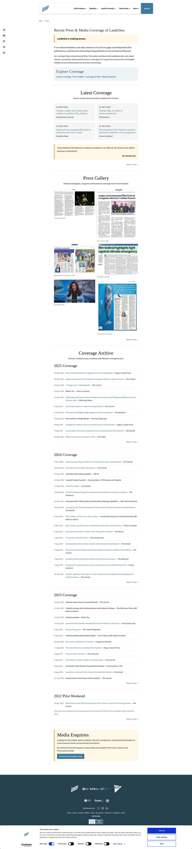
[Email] (4, 36)
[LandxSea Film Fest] (74, 789)
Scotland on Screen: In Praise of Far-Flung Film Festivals (89, 531)
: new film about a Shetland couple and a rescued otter (94, 525)
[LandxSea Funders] (96, 789)
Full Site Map (96, 816)
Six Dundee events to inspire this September (84, 406)
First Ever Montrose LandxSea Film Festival (84, 647)
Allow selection (161, 837)
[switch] (71, 843)
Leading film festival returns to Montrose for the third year (90, 424)
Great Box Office (72, 486)
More (135, 8)
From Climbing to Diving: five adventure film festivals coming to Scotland (96, 492)
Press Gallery (78, 76)
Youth (123, 813)
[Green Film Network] (99, 801)
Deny (162, 844)
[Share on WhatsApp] (4, 53)
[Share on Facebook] (4, 47)
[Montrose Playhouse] (117, 789)
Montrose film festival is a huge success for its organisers (89, 373)
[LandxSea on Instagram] (103, 808)
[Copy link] (4, 30)
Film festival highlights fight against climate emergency (89, 412)
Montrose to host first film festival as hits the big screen (98, 703)
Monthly (93, 8)
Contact (74, 813)
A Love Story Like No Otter (77, 537)
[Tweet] (4, 41)
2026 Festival (79, 8)
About (47, 21)
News (92, 813)
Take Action (123, 8)
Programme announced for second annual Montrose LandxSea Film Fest (96, 565)
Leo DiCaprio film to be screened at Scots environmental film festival (95, 430)
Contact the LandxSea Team (70, 756)
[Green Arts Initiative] (87, 800)
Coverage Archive (93, 76)
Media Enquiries (109, 76)
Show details (117, 844)
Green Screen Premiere (75, 654)
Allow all (162, 830)
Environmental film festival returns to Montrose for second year (93, 543)
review (82, 516)
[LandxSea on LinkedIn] (107, 808)
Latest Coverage (63, 76)
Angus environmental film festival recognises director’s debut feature (95, 379)
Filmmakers (116, 813)
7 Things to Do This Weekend (78, 385)
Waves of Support (73, 629)
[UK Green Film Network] (107, 800)
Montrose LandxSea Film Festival (80, 641)
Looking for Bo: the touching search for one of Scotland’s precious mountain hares (100, 507)
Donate (147, 8)
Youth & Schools (107, 8)
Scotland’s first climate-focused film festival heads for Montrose (93, 623)
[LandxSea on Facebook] (98, 808)
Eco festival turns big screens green (81, 468)
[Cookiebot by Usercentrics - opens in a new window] (26, 845)
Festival (80, 813)
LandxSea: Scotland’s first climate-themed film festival (89, 672)
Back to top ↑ (132, 164)
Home (40, 21)
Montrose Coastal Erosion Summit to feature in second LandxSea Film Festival (98, 550)
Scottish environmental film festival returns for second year (91, 559)
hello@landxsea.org (89, 808)
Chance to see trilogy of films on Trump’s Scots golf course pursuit (93, 461)
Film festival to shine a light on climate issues (85, 660)
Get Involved (99, 813)
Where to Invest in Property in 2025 (80, 437)
